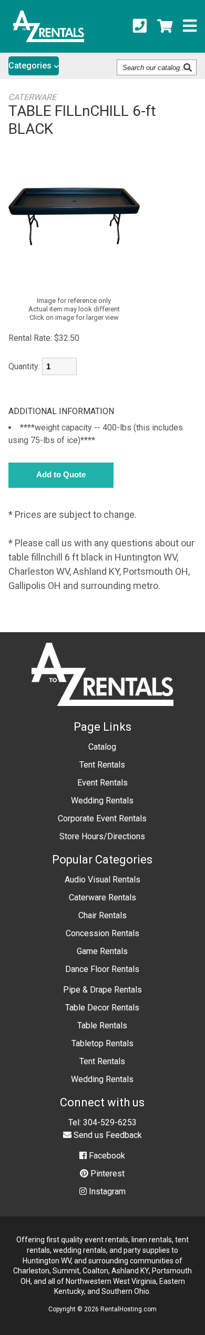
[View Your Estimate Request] (164, 26)
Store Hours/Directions (102, 836)
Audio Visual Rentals (102, 880)
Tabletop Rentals (102, 1043)
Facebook (106, 1156)
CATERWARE (32, 97)
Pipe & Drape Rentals (102, 990)
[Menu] (190, 26)
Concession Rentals (102, 933)
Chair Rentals (102, 915)
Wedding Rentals (102, 801)
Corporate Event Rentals (102, 818)
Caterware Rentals (102, 897)
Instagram (106, 1191)
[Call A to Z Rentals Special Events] (140, 26)
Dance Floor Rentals (102, 969)
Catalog (102, 747)
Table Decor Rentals (102, 1008)
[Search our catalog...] (188, 67)
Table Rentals (102, 1025)
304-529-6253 (110, 1122)
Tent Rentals (102, 765)
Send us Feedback (106, 1135)
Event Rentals (102, 783)
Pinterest (106, 1174)
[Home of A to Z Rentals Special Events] (103, 714)
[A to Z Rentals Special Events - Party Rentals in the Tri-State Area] (48, 38)
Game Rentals (102, 951)
